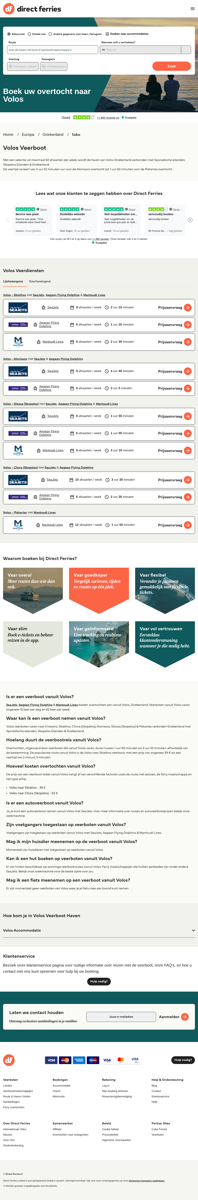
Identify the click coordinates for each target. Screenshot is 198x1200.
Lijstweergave (13, 281)
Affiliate (57, 1129)
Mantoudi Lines (94, 295)
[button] (99, 930)
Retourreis (18, 34)
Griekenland (53, 135)
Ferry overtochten (13, 1107)
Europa (28, 135)
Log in (105, 1085)
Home (8, 135)
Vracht (56, 1091)
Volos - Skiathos (14, 295)
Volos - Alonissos (15, 359)
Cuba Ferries (159, 1129)
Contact (156, 1091)
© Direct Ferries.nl (13, 1174)
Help (154, 1101)
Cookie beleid (110, 1129)
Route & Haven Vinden (17, 1096)
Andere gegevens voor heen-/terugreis (77, 34)
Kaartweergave (40, 281)
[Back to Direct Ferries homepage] (32, 8)
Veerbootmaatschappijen (18, 1091)
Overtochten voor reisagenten (70, 1134)
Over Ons (9, 1140)
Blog (154, 1085)
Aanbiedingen (11, 1101)
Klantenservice (160, 1096)
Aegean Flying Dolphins (62, 295)
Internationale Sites (14, 1129)
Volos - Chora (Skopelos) (20, 467)
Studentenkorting (13, 1145)
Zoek (172, 66)
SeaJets (38, 295)
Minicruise (59, 1096)
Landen (7, 1085)
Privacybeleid (110, 1134)
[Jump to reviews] (99, 117)
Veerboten (158, 1134)
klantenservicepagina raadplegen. (147, 1181)
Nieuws (7, 1134)
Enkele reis (39, 34)
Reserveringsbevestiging (117, 1096)
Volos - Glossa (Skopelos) (21, 404)
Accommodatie (62, 1085)
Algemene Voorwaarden (116, 1140)
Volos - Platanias (15, 512)
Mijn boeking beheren (115, 1091)
